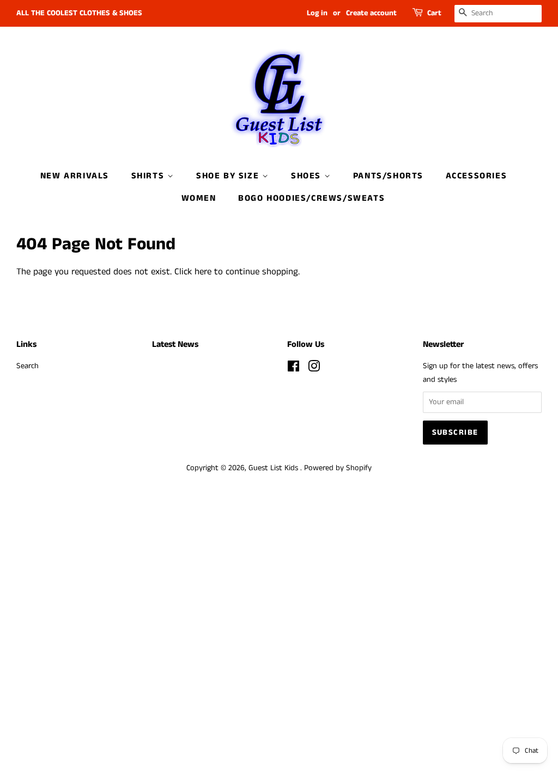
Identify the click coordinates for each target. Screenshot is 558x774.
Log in (317, 13)
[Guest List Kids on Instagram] (314, 368)
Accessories (476, 176)
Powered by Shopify (338, 468)
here (203, 271)
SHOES (307, 176)
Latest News (175, 344)
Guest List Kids (274, 468)
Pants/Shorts (388, 176)
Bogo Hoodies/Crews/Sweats (311, 198)
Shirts (149, 176)
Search (27, 366)
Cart (434, 13)
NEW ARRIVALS (74, 176)
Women (198, 198)
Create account (371, 13)
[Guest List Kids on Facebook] (293, 368)
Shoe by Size (229, 176)
